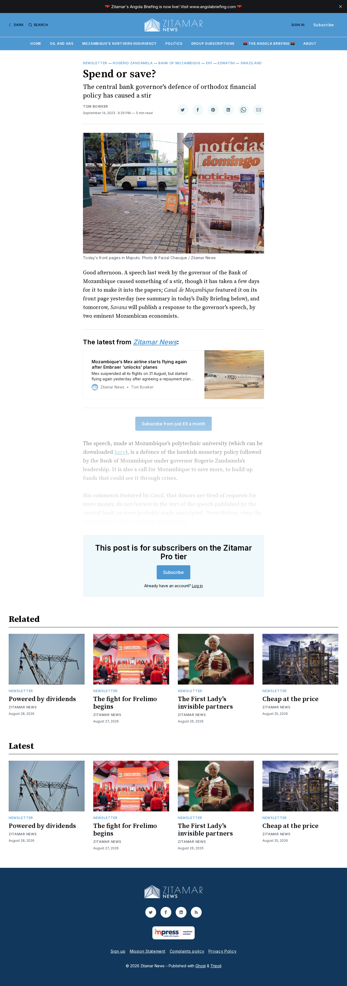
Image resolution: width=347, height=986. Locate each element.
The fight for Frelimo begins (125, 703)
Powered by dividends (42, 699)
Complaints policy (187, 951)
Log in (197, 585)
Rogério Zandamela (133, 63)
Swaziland (251, 63)
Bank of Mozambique (179, 63)
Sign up (118, 951)
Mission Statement (147, 951)
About (310, 43)
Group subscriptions (212, 43)
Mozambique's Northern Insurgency (119, 43)
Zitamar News (23, 707)
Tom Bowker (95, 106)
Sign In (298, 25)
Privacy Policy (222, 951)
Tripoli (215, 965)
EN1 (209, 63)
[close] (340, 6)
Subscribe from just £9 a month (173, 423)
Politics (173, 43)
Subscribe (323, 25)
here (120, 452)
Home (35, 43)
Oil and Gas (61, 43)
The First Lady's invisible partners (205, 703)
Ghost (200, 965)
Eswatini (226, 63)
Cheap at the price (290, 699)
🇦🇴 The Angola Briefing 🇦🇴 (269, 43)
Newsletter (95, 63)
